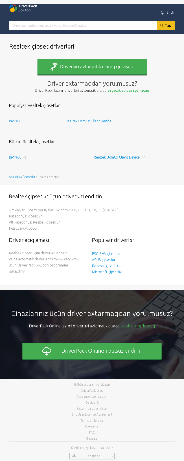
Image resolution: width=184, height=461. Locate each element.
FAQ (92, 432)
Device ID (92, 402)
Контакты (92, 426)
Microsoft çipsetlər (107, 272)
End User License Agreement (92, 414)
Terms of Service (92, 420)
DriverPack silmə (92, 390)
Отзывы (92, 438)
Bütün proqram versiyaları (92, 384)
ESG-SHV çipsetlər (106, 254)
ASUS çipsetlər (104, 260)
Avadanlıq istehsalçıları (92, 396)
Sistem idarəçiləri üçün (92, 408)
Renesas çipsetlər (106, 266)
